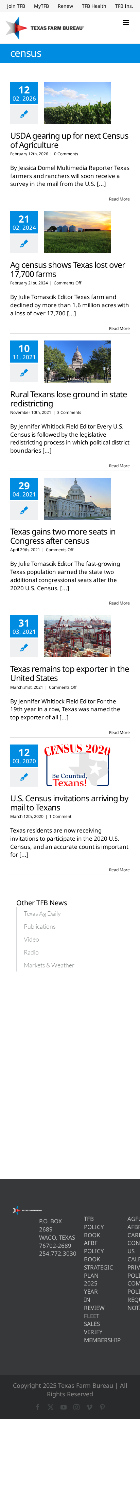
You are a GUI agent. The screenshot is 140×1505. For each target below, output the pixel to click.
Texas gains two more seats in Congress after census (63, 536)
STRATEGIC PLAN (85, 1271)
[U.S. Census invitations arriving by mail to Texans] (77, 766)
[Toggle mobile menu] (126, 22)
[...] (101, 184)
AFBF (128, 1227)
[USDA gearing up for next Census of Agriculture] (77, 103)
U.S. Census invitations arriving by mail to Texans (69, 802)
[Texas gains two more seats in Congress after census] (77, 499)
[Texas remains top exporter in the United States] (77, 636)
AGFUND (128, 1219)
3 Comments (69, 412)
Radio (31, 952)
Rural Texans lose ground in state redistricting (68, 398)
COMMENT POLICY (128, 1287)
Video (31, 939)
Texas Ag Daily (42, 913)
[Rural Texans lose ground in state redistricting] (77, 361)
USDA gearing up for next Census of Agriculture (69, 140)
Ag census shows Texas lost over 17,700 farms (67, 269)
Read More (119, 199)
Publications (40, 926)
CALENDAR (128, 1259)
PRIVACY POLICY (128, 1271)
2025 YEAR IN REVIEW (85, 1295)
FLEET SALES (85, 1320)
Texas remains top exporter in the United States (69, 673)
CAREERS (128, 1235)
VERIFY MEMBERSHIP (85, 1336)
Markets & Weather (49, 965)
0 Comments (66, 154)
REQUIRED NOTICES (128, 1304)
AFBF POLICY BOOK (85, 1251)
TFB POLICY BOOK (85, 1227)
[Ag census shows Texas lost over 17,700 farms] (77, 232)
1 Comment (60, 816)
